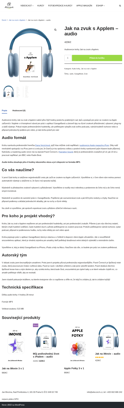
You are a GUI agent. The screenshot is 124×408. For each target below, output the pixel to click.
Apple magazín (84, 6)
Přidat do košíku (97, 58)
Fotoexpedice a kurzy (60, 6)
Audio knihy (76, 69)
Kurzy (40, 6)
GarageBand (78, 74)
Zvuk (86, 74)
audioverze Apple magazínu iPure (94, 145)
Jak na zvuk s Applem (17, 20)
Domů (4, 20)
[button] (32, 5)
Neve (4, 405)
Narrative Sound (66, 152)
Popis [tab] (4, 111)
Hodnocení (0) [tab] (18, 111)
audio (71, 74)
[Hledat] (120, 6)
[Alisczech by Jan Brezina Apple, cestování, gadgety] (9, 5)
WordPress (19, 405)
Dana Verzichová (42, 145)
